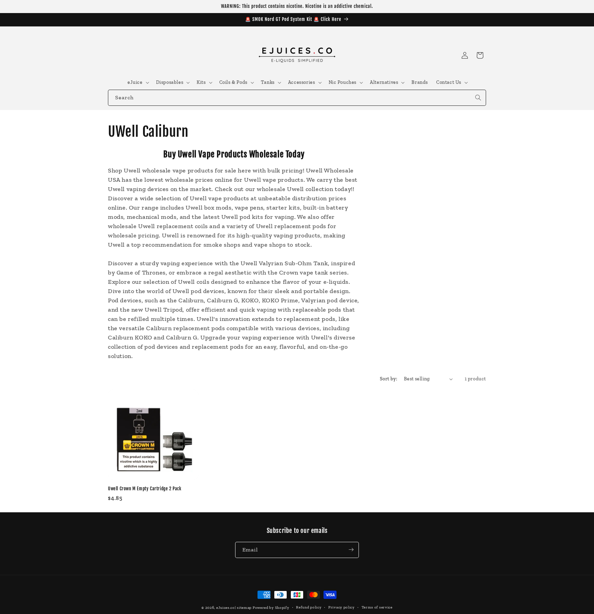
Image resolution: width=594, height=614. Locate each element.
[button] (137, 82)
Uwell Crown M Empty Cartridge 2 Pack (145, 488)
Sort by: (388, 379)
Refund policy (308, 607)
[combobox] (297, 97)
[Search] (478, 97)
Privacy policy (341, 607)
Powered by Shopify (271, 607)
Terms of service (377, 607)
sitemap (244, 607)
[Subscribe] (351, 550)
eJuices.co (225, 607)
